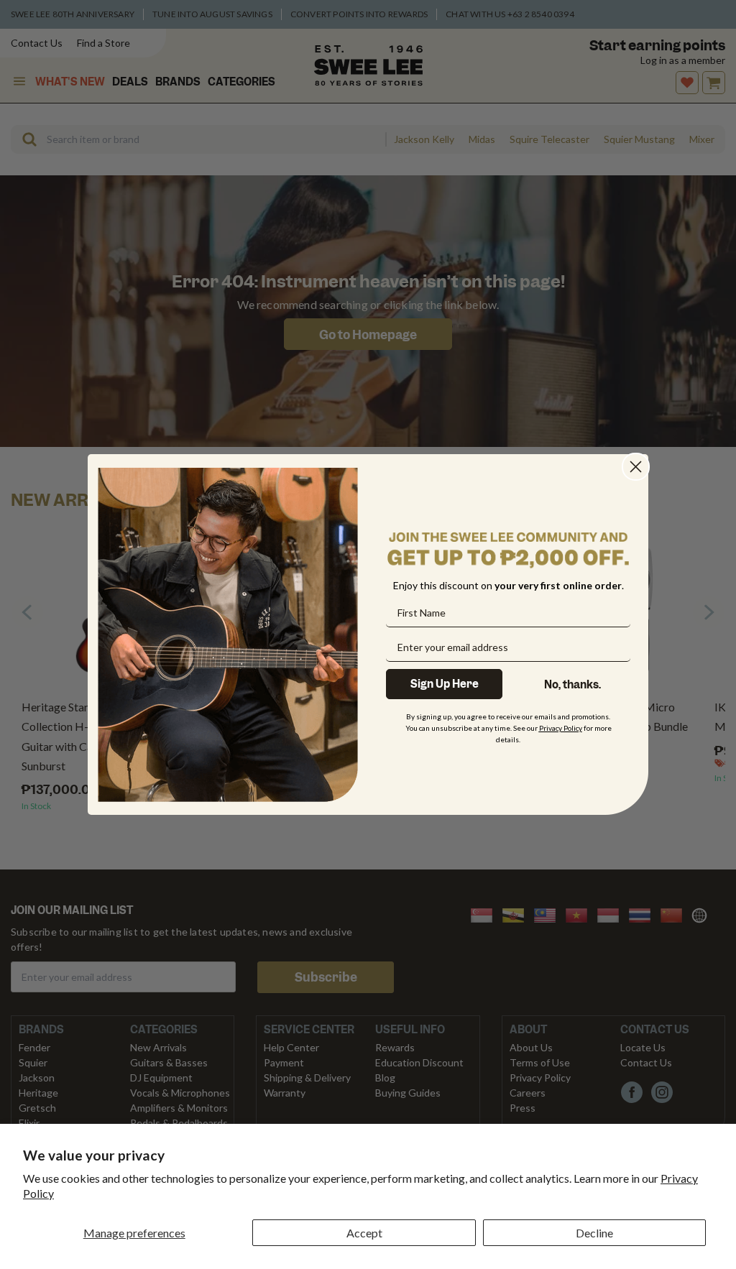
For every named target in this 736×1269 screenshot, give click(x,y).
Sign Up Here (444, 684)
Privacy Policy (560, 728)
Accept (364, 1233)
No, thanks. (572, 685)
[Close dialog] (635, 466)
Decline (594, 1233)
